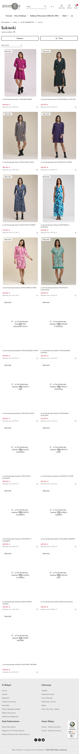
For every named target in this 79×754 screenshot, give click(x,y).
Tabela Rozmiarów (48, 694)
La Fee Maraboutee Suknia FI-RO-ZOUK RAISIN (17, 99)
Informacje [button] (46, 685)
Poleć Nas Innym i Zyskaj (50, 709)
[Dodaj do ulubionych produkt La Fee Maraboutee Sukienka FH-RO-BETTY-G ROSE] (74, 428)
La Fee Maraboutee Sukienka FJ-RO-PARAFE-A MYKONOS (55, 226)
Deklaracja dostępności (10, 716)
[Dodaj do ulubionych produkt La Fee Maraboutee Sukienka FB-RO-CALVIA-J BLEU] (74, 553)
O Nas (4, 690)
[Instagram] (39, 739)
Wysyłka (44, 690)
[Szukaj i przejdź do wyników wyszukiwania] (45, 6)
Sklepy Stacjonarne (9, 713)
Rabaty (44, 705)
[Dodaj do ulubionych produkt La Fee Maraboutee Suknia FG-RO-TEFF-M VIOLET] (74, 114)
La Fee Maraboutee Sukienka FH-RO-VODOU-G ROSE (19, 288)
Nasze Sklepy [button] (48, 721)
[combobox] (11, 45)
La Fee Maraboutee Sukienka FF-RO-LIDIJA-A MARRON (58, 539)
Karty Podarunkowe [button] (10, 721)
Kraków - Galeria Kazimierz (51, 727)
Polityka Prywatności (9, 701)
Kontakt (4, 694)
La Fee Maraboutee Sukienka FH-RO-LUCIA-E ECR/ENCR (16, 477)
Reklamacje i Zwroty (49, 701)
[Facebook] (35, 739)
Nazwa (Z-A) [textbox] (5, 45)
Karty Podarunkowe (9, 727)
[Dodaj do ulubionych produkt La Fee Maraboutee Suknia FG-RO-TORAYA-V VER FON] (74, 51)
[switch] (72, 736)
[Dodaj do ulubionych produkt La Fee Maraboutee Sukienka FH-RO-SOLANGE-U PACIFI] (35, 302)
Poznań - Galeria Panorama (51, 730)
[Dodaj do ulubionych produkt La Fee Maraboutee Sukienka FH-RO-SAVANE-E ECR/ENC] (74, 302)
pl (51, 7)
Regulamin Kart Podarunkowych (13, 730)
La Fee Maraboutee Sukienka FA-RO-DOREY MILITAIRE (19, 664)
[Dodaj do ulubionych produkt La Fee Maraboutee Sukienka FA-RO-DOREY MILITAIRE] (35, 616)
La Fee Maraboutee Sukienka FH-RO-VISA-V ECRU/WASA (54, 289)
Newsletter (5, 705)
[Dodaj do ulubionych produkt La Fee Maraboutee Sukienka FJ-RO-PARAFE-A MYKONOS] (74, 177)
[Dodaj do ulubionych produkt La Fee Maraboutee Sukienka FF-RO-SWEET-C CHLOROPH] (35, 491)
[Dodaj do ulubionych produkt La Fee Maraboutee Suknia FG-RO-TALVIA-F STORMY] (35, 177)
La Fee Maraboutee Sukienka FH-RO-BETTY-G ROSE (57, 476)
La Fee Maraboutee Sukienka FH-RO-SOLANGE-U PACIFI (20, 351)
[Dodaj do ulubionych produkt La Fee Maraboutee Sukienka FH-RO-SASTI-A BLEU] (35, 365)
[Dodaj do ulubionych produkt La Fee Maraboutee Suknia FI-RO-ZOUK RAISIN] (35, 51)
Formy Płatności (47, 698)
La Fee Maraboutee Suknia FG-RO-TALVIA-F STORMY (19, 225)
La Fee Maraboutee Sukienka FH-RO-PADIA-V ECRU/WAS (55, 414)
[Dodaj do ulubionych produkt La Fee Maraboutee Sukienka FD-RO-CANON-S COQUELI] (35, 553)
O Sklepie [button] (6, 685)
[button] (72, 15)
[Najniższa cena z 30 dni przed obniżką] (37, 107)
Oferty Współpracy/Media (11, 709)
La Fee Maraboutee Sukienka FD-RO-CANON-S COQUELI (17, 603)
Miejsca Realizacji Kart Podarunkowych (16, 734)
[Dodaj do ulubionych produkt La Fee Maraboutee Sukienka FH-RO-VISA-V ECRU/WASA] (74, 239)
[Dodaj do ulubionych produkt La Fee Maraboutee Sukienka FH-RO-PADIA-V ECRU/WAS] (74, 365)
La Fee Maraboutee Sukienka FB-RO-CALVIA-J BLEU (57, 602)
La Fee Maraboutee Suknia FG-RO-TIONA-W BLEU (18, 162)
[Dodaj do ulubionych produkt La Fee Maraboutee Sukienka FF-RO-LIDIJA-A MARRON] (74, 491)
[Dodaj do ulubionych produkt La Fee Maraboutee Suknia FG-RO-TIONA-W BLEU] (35, 114)
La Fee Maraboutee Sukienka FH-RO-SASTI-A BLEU (18, 413)
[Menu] (75, 722)
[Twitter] (43, 739)
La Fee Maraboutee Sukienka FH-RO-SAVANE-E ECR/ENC (55, 352)
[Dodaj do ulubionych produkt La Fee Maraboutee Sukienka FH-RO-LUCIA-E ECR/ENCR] (35, 428)
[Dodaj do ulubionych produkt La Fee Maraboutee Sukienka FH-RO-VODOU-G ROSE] (35, 239)
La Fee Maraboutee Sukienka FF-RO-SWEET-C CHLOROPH (16, 540)
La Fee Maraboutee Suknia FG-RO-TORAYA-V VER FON (58, 99)
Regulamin (5, 698)
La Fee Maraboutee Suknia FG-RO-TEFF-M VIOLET (56, 162)
